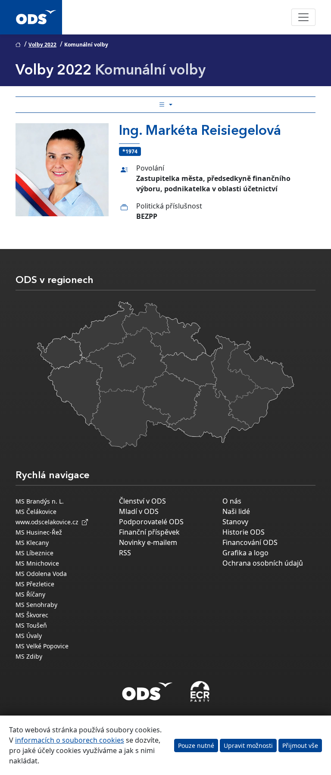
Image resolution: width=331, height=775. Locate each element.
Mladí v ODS (139, 511)
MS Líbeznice (34, 553)
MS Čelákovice (36, 511)
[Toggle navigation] (303, 17)
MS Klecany (32, 542)
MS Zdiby (29, 656)
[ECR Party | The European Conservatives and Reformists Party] (199, 691)
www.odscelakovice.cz (49, 522)
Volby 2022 (42, 44)
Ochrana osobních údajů (262, 563)
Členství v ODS (142, 501)
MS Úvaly (29, 636)
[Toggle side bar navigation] (165, 104)
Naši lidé (236, 511)
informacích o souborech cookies (69, 740)
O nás (231, 501)
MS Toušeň (31, 625)
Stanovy (235, 521)
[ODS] (147, 689)
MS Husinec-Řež (39, 532)
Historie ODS (243, 532)
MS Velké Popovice (42, 646)
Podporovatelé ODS (151, 521)
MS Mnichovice (37, 563)
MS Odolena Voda (41, 574)
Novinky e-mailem (148, 542)
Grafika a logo (245, 552)
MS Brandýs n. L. (40, 501)
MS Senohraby (36, 605)
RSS (125, 552)
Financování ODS (250, 542)
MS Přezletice (35, 584)
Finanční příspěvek (149, 532)
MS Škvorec (32, 615)
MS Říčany (30, 594)
